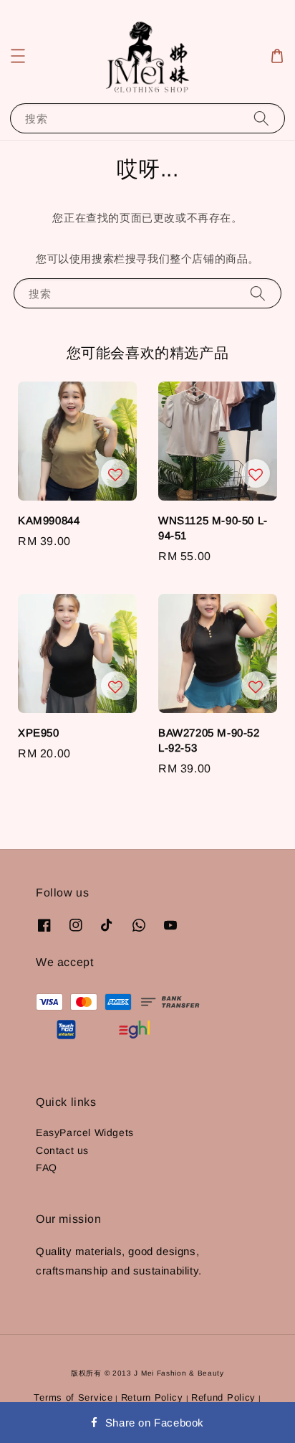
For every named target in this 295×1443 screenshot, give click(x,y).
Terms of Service (73, 1397)
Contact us (62, 1150)
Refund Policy (223, 1397)
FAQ (46, 1167)
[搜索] (261, 118)
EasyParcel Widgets (85, 1132)
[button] (18, 56)
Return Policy (152, 1397)
